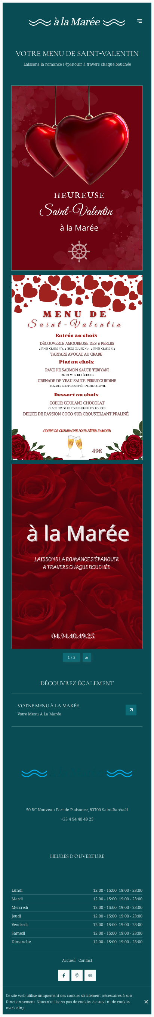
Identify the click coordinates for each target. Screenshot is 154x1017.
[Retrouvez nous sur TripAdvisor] (90, 975)
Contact (85, 960)
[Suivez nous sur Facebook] (64, 975)
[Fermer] (146, 1002)
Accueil (69, 960)
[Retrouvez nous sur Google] (77, 975)
